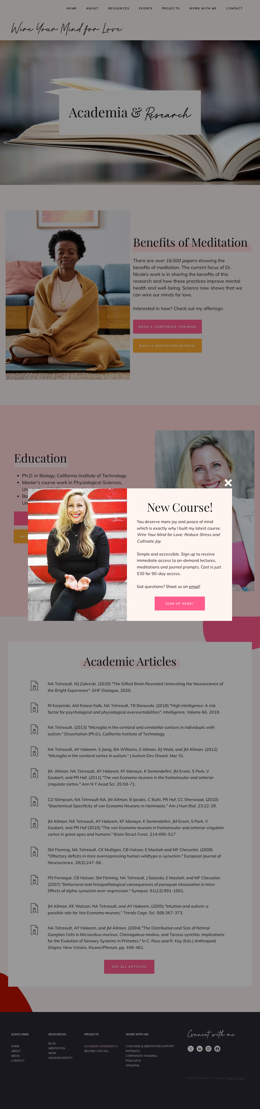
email (194, 586)
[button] (228, 483)
